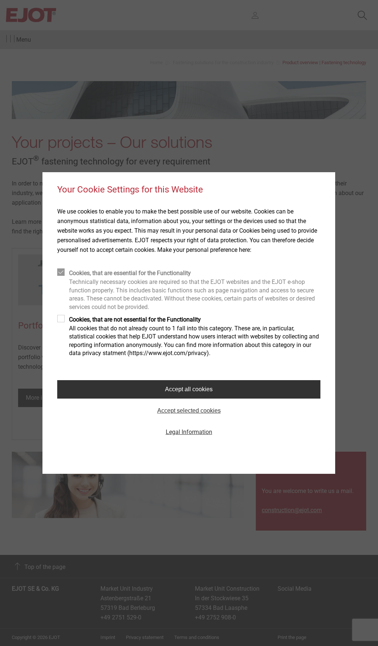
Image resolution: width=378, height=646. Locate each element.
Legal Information (189, 431)
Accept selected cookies (189, 410)
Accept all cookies (189, 389)
